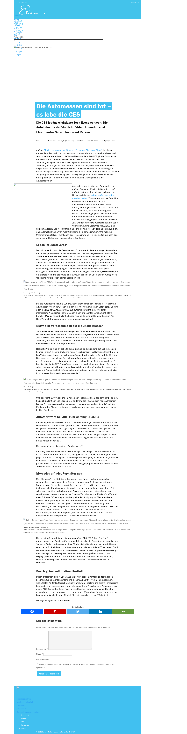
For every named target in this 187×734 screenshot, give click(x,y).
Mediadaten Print (24, 698)
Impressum (21, 705)
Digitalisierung (68, 141)
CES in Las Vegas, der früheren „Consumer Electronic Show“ (73, 150)
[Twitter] (78, 611)
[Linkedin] (100, 611)
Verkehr (17, 15)
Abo (15, 35)
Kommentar (42, 649)
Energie (17, 19)
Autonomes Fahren (55, 141)
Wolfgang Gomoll (108, 141)
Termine (17, 38)
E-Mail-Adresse (43, 659)
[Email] (123, 611)
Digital (16, 22)
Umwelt (17, 25)
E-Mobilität (79, 141)
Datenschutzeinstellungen (28, 712)
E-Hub (16, 28)
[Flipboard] (55, 611)
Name (39, 654)
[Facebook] (32, 611)
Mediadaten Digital (25, 702)
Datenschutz (22, 708)
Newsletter (22, 3)
